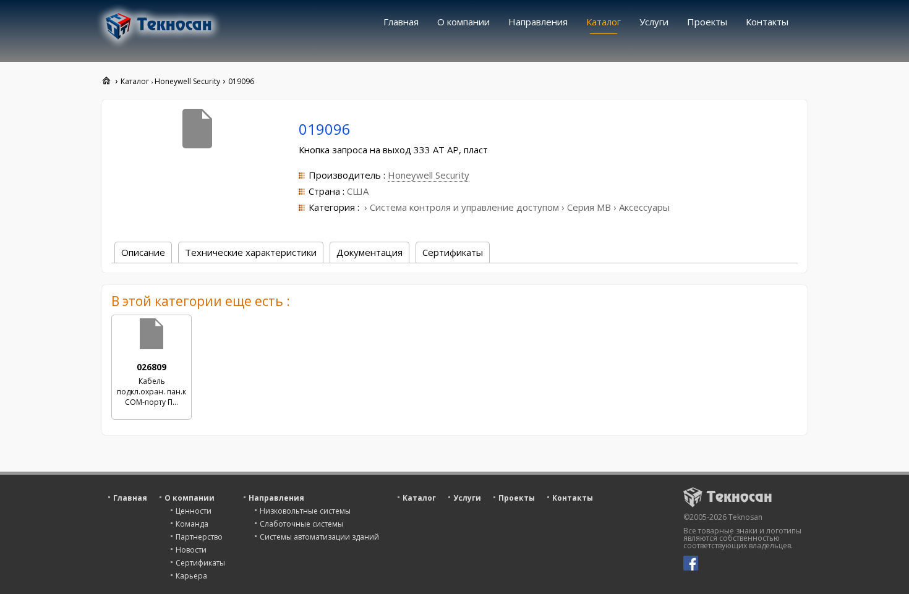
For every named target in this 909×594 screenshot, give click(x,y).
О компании (463, 21)
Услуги (653, 21)
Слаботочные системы (301, 524)
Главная (401, 21)
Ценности (193, 511)
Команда (192, 524)
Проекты (707, 21)
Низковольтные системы (305, 511)
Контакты (767, 21)
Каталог (603, 21)
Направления (538, 21)
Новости (191, 550)
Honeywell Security (428, 175)
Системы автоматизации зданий (319, 537)
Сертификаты (200, 563)
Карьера (191, 576)
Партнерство (199, 537)
